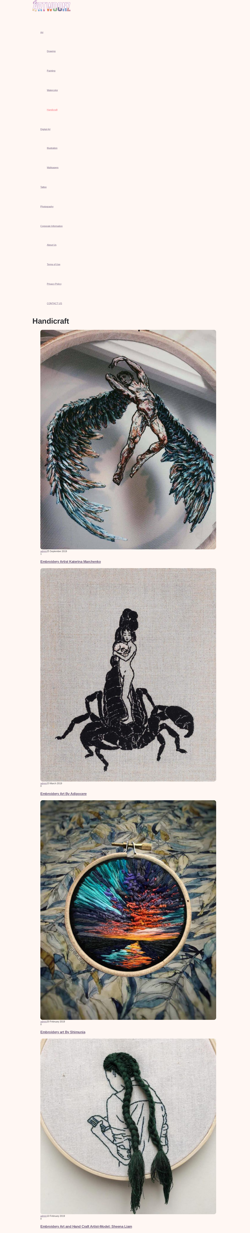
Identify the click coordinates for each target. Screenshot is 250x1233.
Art (41, 32)
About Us (51, 245)
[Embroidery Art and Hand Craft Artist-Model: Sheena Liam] (128, 1213)
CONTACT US (54, 303)
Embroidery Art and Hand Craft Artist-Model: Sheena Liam (86, 1226)
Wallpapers (52, 167)
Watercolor (52, 90)
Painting (51, 71)
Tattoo (43, 187)
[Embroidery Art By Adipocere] (128, 780)
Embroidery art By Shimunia (62, 1032)
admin (43, 551)
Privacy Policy (54, 284)
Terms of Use (53, 264)
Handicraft (52, 110)
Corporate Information (51, 226)
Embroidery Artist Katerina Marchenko (70, 562)
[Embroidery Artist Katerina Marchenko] (128, 548)
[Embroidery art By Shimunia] (128, 1019)
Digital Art (45, 129)
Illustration (52, 148)
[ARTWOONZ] (51, 11)
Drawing (51, 51)
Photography (47, 206)
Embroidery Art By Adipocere (63, 794)
